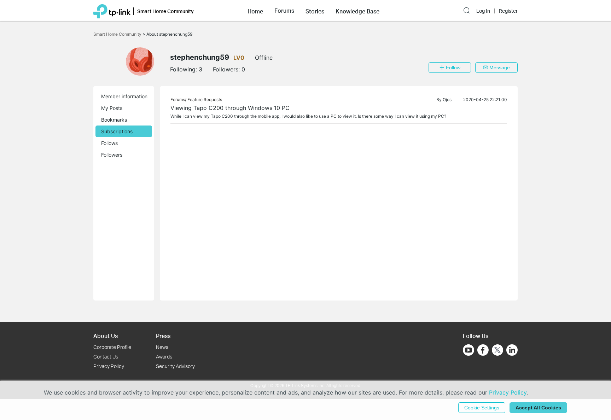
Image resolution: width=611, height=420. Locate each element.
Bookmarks (114, 120)
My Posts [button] (111, 108)
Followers (111, 155)
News (162, 347)
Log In (483, 10)
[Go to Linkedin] (512, 350)
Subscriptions (117, 131)
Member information (124, 96)
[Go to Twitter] (497, 350)
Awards (164, 357)
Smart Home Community (117, 34)
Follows (109, 143)
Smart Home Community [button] (165, 11)
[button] (255, 10)
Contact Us (105, 357)
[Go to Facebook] (483, 350)
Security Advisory (175, 366)
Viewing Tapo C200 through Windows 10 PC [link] (230, 107)
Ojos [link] (447, 99)
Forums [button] (284, 10)
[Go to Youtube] (468, 350)
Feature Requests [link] (204, 99)
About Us (105, 335)
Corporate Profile (112, 347)
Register (508, 10)
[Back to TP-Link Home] (111, 10)
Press (163, 335)
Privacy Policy (108, 366)
